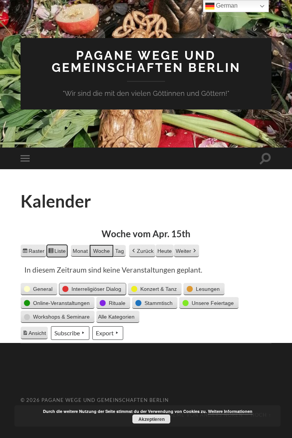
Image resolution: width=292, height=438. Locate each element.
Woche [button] (101, 251)
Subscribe (67, 332)
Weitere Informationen (230, 411)
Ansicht (35, 335)
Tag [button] (119, 251)
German (226, 5)
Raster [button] (33, 253)
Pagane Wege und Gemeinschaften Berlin (146, 61)
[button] (39, 289)
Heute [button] (164, 251)
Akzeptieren (151, 419)
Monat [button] (80, 251)
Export (105, 332)
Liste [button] (57, 253)
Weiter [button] (183, 251)
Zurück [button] (145, 251)
